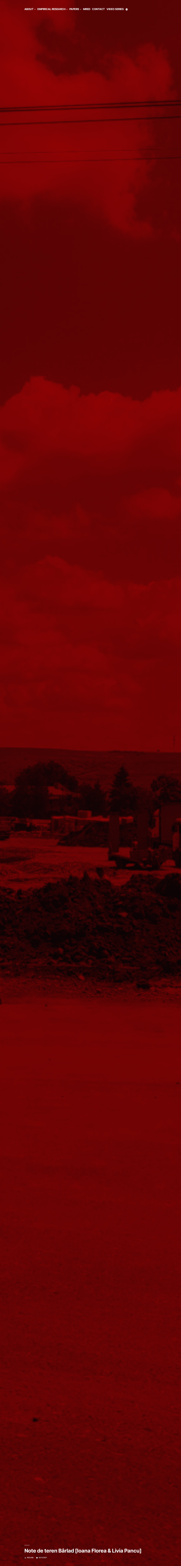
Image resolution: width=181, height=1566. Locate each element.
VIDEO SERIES (115, 9)
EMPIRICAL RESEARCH (51, 9)
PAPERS (74, 9)
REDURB (30, 1558)
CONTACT (98, 9)
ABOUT (29, 9)
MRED (86, 9)
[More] (126, 9)
